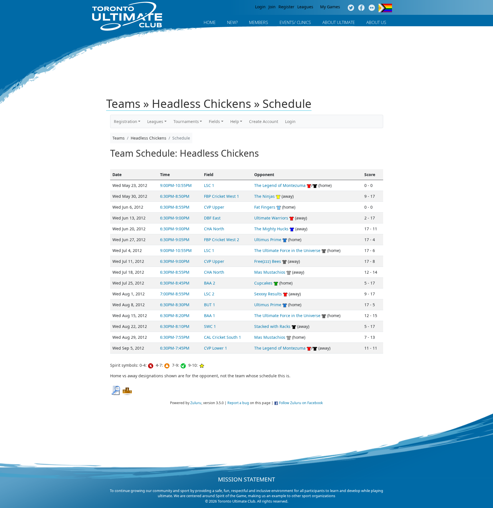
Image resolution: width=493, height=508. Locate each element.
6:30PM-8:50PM (174, 196)
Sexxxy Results (268, 294)
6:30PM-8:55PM (174, 207)
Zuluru (195, 402)
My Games (330, 6)
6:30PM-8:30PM (174, 304)
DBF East (212, 218)
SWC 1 (210, 326)
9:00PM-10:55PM (176, 185)
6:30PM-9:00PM (174, 218)
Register (286, 6)
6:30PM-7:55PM (174, 337)
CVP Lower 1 (215, 348)
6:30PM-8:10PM (174, 326)
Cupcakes (263, 283)
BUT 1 (209, 304)
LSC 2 (209, 294)
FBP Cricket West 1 (221, 196)
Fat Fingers (264, 207)
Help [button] (234, 121)
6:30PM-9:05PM (174, 239)
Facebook (361, 8)
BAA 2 (209, 283)
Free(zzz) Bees (267, 261)
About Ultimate (338, 22)
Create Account (263, 121)
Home (210, 22)
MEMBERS (258, 22)
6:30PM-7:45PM (174, 348)
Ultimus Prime (267, 239)
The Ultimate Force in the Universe (287, 250)
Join (272, 6)
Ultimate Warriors (271, 218)
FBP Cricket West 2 (221, 239)
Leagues (305, 6)
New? (232, 22)
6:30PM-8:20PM (174, 315)
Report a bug (238, 402)
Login (260, 6)
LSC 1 (209, 185)
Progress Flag (385, 8)
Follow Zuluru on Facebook (301, 402)
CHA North (214, 228)
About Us (376, 22)
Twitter (351, 8)
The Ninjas (264, 196)
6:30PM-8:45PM (174, 283)
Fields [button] (214, 121)
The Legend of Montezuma (280, 185)
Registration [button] (125, 121)
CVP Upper (214, 207)
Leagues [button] (155, 121)
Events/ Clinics (295, 22)
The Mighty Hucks (271, 228)
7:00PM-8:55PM (174, 294)
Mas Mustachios (269, 272)
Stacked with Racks (272, 326)
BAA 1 (209, 315)
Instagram (372, 8)
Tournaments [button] (186, 121)
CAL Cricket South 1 (222, 337)
